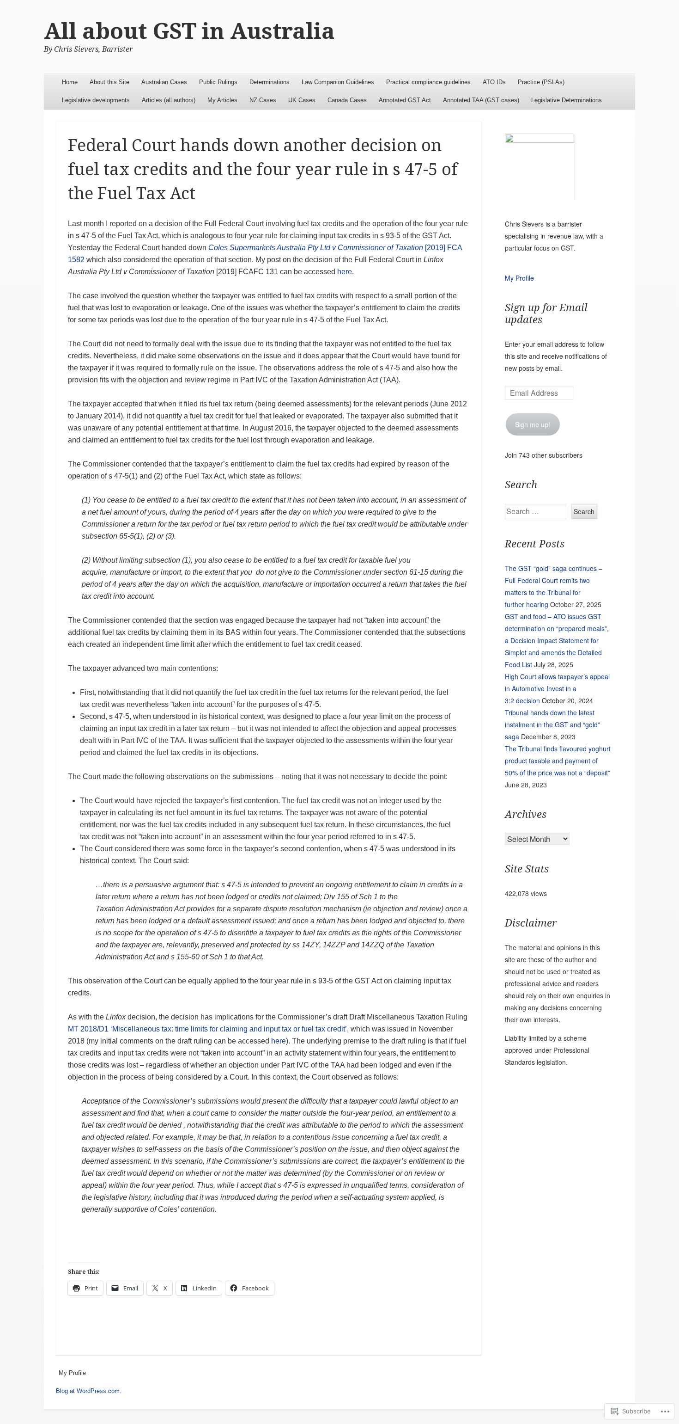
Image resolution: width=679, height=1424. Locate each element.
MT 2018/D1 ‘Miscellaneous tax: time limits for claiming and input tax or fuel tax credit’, (208, 1029)
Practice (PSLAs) (541, 82)
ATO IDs (494, 82)
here (344, 272)
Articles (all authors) (168, 100)
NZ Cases (262, 100)
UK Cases (301, 100)
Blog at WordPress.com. (88, 1390)
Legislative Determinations (566, 100)
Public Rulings (218, 82)
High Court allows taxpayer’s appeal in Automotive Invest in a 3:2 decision (557, 688)
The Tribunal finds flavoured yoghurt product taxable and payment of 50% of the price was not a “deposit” (558, 760)
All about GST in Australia (189, 31)
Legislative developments (96, 100)
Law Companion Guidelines (338, 82)
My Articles (222, 100)
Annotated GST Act (405, 100)
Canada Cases (347, 100)
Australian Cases (164, 82)
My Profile (519, 277)
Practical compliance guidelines (428, 82)
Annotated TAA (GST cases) (481, 100)
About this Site (109, 82)
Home (70, 82)
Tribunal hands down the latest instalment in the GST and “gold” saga (552, 724)
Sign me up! (532, 424)
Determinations (269, 82)
